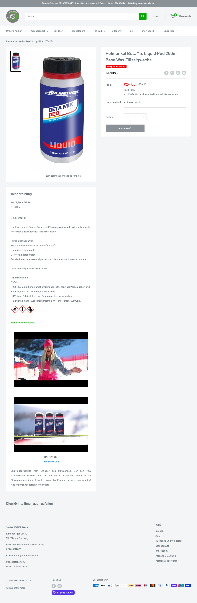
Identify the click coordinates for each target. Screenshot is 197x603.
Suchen (159, 530)
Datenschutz (162, 545)
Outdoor (58, 30)
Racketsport (78, 30)
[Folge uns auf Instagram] (59, 586)
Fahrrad (98, 30)
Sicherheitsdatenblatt (23, 322)
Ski (131, 30)
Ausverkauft (125, 128)
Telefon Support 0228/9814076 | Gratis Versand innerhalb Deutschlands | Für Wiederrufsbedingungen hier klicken (98, 3)
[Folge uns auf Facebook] (54, 586)
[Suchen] (143, 16)
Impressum (161, 550)
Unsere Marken (14, 30)
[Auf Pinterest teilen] (172, 72)
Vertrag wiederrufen (166, 560)
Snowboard (147, 30)
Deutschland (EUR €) (17, 580)
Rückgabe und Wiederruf (168, 540)
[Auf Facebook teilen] (166, 72)
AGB (157, 535)
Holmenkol (112, 73)
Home (9, 41)
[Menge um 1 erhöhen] (143, 117)
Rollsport (116, 30)
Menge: (110, 116)
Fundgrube (169, 30)
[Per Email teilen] (184, 72)
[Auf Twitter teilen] (178, 72)
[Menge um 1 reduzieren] (127, 117)
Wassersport (38, 30)
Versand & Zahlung (165, 555)
